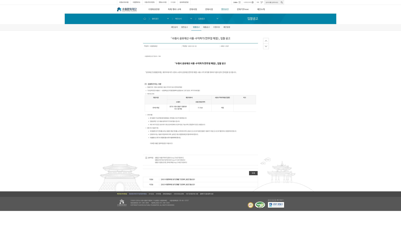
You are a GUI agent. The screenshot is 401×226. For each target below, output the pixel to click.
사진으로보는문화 (179, 194)
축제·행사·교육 (174, 9)
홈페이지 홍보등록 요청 (206, 194)
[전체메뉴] (237, 2)
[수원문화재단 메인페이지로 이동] (127, 9)
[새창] (276, 205)
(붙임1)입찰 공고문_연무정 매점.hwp (165, 162)
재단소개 (261, 9)
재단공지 (174, 27)
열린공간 (225, 9)
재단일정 (226, 27)
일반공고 (184, 27)
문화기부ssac (243, 9)
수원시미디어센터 (150, 2)
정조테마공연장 (184, 2)
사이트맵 (158, 194)
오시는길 (151, 194)
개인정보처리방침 (122, 194)
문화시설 (209, 9)
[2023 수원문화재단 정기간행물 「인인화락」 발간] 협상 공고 (178, 179)
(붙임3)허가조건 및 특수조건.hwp (165, 160)
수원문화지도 (136, 2)
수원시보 (216, 27)
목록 (253, 173)
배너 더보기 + (280, 200)
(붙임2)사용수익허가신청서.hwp (164, 158)
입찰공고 (201, 19)
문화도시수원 (162, 2)
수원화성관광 (154, 9)
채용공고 (206, 27)
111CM (173, 2)
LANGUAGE (247, 2)
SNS (258, 2)
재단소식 (178, 19)
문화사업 (193, 9)
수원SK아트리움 (123, 2)
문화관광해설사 (167, 194)
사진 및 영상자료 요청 (192, 194)
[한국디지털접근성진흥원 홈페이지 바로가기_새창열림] (260, 205)
